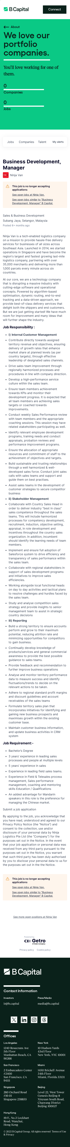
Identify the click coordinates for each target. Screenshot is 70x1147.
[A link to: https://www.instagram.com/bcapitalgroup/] (34, 1020)
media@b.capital (48, 1003)
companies (26, 142)
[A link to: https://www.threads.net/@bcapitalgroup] (44, 1020)
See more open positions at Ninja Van (35, 916)
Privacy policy (27, 949)
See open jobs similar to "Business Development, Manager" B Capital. (32, 201)
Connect (54, 9)
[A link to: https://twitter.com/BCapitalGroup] (14, 1020)
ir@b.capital (11, 1003)
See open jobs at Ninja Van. (28, 194)
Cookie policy (44, 949)
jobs (10, 142)
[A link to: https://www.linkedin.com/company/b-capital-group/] (24, 1020)
